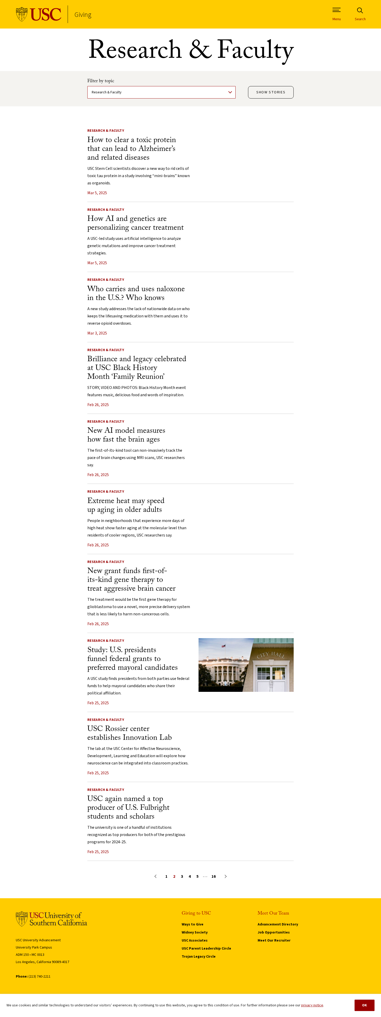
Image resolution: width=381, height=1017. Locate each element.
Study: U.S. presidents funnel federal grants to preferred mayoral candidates (132, 659)
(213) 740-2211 (40, 976)
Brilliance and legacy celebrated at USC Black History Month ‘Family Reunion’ (136, 368)
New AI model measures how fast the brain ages (126, 435)
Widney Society (195, 932)
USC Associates (195, 940)
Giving (82, 14)
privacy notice (312, 1005)
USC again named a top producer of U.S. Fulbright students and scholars (128, 808)
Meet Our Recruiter (274, 940)
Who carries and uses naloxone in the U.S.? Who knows (136, 293)
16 (213, 876)
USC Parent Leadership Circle (206, 948)
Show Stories (270, 92)
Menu (337, 19)
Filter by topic (100, 81)
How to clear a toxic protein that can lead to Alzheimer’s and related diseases (131, 149)
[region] (190, 1005)
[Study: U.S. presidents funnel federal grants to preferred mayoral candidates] (246, 690)
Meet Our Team (273, 913)
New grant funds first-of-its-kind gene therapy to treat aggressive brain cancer (131, 580)
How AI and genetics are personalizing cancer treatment (135, 223)
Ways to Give (192, 924)
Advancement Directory (278, 924)
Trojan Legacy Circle (199, 957)
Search (360, 19)
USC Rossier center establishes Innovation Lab (129, 733)
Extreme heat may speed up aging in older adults (126, 505)
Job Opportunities (274, 932)
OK (364, 1005)
